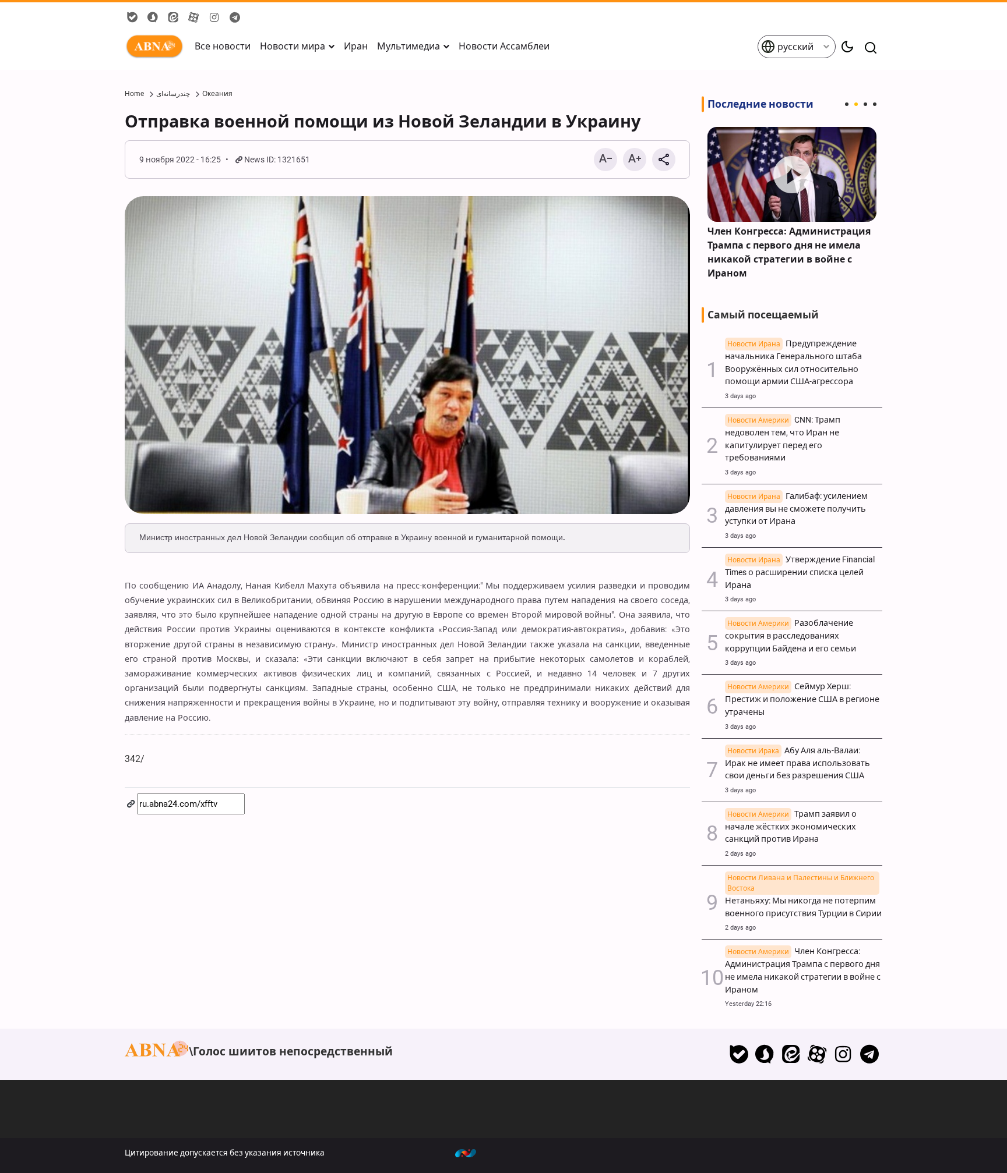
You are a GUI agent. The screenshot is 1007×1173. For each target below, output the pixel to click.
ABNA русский (157, 46)
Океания (217, 94)
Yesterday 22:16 (748, 1004)
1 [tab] (846, 104)
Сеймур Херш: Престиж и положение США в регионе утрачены (802, 699)
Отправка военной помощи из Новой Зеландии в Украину (382, 122)
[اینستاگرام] (843, 1054)
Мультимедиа (408, 46)
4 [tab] (874, 104)
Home (134, 94)
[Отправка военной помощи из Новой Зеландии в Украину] (407, 355)
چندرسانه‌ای (173, 94)
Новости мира (292, 46)
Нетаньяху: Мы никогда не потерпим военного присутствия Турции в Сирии (803, 901)
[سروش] (765, 1054)
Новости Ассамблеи (504, 46)
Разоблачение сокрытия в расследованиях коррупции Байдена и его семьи (790, 636)
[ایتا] (791, 1054)
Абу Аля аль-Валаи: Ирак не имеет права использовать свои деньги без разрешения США (797, 763)
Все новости (223, 46)
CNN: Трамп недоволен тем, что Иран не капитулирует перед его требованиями (782, 439)
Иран (356, 46)
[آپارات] (817, 1054)
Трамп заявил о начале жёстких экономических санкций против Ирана (791, 827)
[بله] (739, 1054)
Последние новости (760, 104)
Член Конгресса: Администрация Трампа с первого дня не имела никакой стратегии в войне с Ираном (789, 252)
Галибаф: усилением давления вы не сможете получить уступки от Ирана (796, 509)
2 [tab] (856, 104)
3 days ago (740, 396)
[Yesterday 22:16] (791, 174)
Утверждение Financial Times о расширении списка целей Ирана (800, 572)
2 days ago (740, 853)
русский (794, 46)
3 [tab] (865, 104)
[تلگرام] (869, 1054)
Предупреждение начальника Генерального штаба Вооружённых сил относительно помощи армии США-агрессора (793, 363)
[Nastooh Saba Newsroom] (471, 1152)
